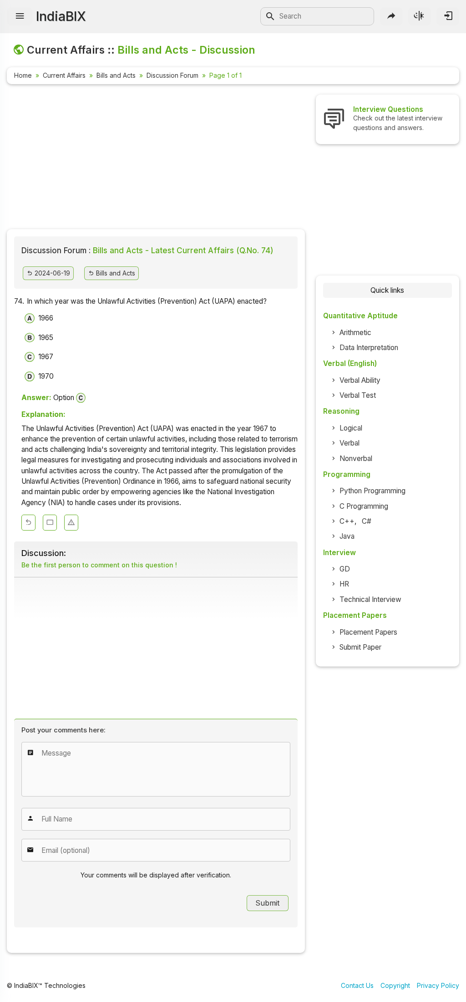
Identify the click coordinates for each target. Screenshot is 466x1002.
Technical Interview (370, 599)
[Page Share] (391, 16)
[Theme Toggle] (419, 16)
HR (344, 584)
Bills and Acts (116, 75)
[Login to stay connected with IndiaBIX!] (447, 16)
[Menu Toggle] (19, 16)
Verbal (349, 443)
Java (347, 536)
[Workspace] (50, 523)
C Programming (363, 506)
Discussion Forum (172, 75)
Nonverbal (355, 458)
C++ (347, 521)
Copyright (395, 985)
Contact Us (357, 985)
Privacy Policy (438, 985)
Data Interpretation (368, 347)
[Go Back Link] (28, 523)
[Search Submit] (270, 16)
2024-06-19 (51, 273)
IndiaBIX (61, 16)
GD (344, 569)
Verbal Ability (359, 380)
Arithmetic (355, 332)
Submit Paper (360, 647)
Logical (350, 428)
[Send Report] (71, 523)
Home (23, 75)
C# (366, 521)
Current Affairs (64, 75)
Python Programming (372, 490)
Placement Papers (368, 632)
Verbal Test (357, 395)
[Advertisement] (156, 158)
